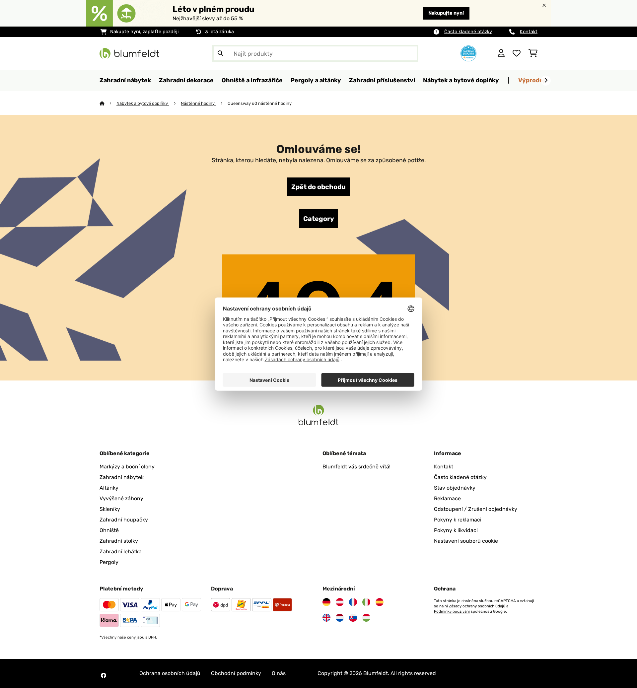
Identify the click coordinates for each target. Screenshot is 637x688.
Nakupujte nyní (446, 13)
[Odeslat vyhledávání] (220, 53)
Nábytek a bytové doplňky (142, 103)
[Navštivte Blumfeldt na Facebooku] (103, 675)
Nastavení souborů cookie (466, 541)
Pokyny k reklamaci (457, 519)
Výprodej (531, 80)
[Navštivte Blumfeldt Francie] (353, 602)
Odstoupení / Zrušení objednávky (475, 509)
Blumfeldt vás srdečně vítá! (356, 466)
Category (318, 219)
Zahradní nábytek (122, 477)
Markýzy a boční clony (127, 466)
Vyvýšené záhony (121, 498)
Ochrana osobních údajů (169, 673)
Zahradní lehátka (121, 551)
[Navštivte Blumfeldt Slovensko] (353, 618)
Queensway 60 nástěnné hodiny (260, 103)
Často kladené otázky (468, 31)
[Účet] (501, 53)
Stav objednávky (454, 488)
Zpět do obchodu (318, 187)
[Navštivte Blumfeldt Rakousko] (340, 602)
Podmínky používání (452, 611)
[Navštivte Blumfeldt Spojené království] (326, 618)
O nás (279, 673)
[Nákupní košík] (533, 53)
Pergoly (109, 562)
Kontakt (528, 31)
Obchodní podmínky (236, 673)
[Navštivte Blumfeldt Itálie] (366, 602)
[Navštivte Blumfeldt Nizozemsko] (340, 618)
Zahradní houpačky (124, 519)
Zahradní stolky (119, 541)
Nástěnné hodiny (198, 103)
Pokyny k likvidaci (456, 530)
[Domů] (108, 103)
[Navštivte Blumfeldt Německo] (326, 602)
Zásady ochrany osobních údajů (477, 606)
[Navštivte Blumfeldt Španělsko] (380, 602)
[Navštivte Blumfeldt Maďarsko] (366, 618)
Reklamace (447, 498)
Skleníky (110, 509)
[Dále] (546, 81)
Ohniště (109, 530)
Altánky (109, 488)
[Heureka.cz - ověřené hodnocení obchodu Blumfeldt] (468, 53)
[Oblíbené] (517, 53)
